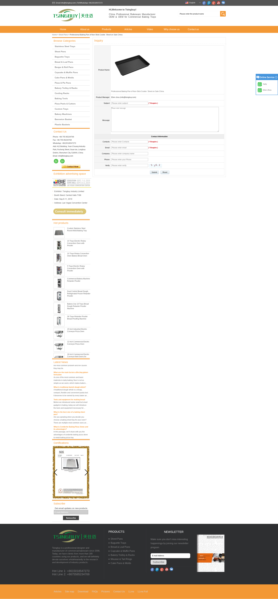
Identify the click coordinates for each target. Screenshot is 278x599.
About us (84, 29)
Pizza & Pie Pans (63, 83)
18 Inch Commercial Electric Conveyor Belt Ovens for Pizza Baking (78, 356)
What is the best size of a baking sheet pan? (69, 410)
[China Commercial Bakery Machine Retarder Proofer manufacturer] (59, 283)
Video (150, 29)
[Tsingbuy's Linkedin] (209, 3)
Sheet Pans (63, 35)
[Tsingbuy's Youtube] (219, 3)
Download (83, 591)
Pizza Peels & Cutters (65, 104)
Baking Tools (61, 98)
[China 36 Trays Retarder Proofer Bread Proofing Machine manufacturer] (59, 320)
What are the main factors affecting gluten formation (71, 370)
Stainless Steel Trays (65, 46)
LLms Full (143, 591)
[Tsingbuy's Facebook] (204, 3)
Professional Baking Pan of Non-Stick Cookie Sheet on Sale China (137, 91)
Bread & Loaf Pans (64, 62)
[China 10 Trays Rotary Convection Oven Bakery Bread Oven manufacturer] (59, 257)
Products (106, 29)
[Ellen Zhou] (56, 161)
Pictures (105, 591)
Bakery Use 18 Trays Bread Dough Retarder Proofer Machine (78, 306)
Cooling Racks (62, 93)
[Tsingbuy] (73, 22)
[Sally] (62, 161)
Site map (69, 591)
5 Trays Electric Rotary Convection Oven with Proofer (76, 268)
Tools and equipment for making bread (69, 397)
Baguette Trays (62, 57)
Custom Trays (61, 109)
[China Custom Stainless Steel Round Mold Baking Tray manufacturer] (59, 232)
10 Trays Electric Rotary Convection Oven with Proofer (76, 243)
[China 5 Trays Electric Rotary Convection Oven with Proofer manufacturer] (59, 270)
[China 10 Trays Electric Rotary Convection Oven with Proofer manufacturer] (59, 245)
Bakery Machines (63, 114)
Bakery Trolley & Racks (66, 88)
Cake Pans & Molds (64, 77)
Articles (128, 29)
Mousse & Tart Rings (121, 559)
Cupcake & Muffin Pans (66, 72)
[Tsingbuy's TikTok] (224, 3)
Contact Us (119, 591)
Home (63, 29)
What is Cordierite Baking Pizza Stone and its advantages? (71, 425)
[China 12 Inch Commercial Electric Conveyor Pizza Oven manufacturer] (59, 346)
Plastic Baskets (62, 124)
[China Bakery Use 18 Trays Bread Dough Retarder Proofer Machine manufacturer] (59, 308)
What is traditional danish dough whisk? (70, 384)
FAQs (95, 591)
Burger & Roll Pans (64, 67)
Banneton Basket (63, 119)
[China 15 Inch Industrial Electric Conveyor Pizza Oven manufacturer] (59, 333)
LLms (131, 591)
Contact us (193, 29)
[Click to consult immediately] (71, 217)
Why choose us (172, 29)
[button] (86, 472)
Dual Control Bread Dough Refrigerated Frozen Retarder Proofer (78, 293)
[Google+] (214, 3)
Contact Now (71, 167)
